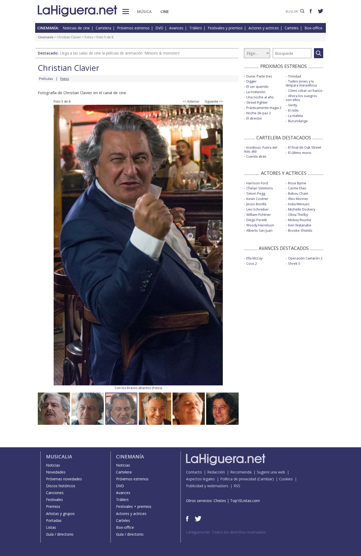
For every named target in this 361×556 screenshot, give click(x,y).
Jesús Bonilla (256, 204)
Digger (251, 81)
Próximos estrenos (133, 27)
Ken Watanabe (299, 225)
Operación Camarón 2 (305, 258)
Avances (176, 27)
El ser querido (257, 86)
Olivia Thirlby (298, 214)
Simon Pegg (255, 193)
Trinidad (294, 76)
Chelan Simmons (259, 188)
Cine (164, 11)
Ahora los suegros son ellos (301, 97)
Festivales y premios (225, 27)
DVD (159, 27)
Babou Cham (298, 193)
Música (144, 11)
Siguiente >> (214, 101)
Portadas (54, 520)
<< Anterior (191, 101)
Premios (53, 506)
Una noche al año (260, 97)
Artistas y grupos (60, 513)
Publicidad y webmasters (207, 485)
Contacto (194, 472)
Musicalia (59, 456)
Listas (51, 527)
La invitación (255, 91)
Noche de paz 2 (258, 113)
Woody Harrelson (260, 225)
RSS (237, 485)
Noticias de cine (76, 27)
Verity (292, 105)
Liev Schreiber (257, 209)
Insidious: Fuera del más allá (260, 149)
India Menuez (299, 204)
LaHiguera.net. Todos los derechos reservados (226, 532)
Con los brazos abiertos (133, 388)
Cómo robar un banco (305, 90)
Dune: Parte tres (259, 76)
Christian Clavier (69, 37)
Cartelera (103, 27)
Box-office (313, 27)
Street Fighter (257, 102)
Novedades (56, 472)
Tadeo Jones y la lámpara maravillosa (301, 83)
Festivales (54, 499)
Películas (46, 78)
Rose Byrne (297, 183)
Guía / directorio (59, 534)
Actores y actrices (263, 27)
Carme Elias (297, 188)
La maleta (295, 115)
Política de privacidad (238, 478)
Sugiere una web (271, 472)
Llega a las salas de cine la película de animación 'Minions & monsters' (120, 53)
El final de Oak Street (304, 147)
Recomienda (241, 472)
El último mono (299, 152)
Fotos (89, 37)
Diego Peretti (256, 219)
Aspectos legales (200, 478)
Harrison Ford (257, 183)
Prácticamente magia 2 (263, 107)
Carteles (292, 27)
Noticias (53, 465)
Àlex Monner (298, 198)
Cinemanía (45, 37)
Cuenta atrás (256, 156)
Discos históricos (60, 485)
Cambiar (265, 478)
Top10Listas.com (245, 500)
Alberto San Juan (259, 230)
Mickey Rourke (299, 219)
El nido (293, 110)
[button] (125, 11)
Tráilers (195, 27)
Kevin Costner (257, 198)
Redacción (216, 472)
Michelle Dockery (301, 209)
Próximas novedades (64, 478)
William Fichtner (258, 214)
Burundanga (298, 121)
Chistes (220, 500)
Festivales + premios (133, 506)
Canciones (55, 492)
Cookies (286, 478)
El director (254, 118)
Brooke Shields (300, 230)
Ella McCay (254, 258)
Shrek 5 (294, 263)
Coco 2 (251, 263)
